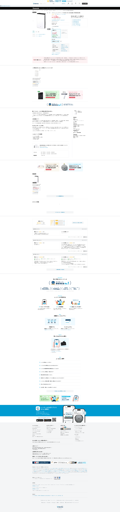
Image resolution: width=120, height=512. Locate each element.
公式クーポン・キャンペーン (36, 429)
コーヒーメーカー (63, 471)
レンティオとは (35, 425)
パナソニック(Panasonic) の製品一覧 (40, 34)
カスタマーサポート (49, 425)
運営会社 (33, 435)
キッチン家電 (68, 471)
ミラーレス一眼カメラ (52, 468)
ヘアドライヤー (43, 471)
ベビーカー (40, 472)
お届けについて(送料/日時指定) (51, 428)
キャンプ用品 (58, 472)
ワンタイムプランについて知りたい (66, 329)
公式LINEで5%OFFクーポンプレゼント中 (72, 502)
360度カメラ (62, 468)
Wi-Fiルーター (51, 470)
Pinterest (62, 502)
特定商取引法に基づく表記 (44, 500)
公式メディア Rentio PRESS (36, 433)
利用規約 (49, 500)
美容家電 (49, 471)
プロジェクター (57, 470)
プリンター (43, 470)
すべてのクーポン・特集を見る (60, 212)
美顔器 (46, 471)
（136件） (38, 83)
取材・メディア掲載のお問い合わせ (37, 436)
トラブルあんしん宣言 (49, 429)
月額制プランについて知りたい (49, 329)
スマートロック (72, 469)
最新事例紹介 (77, 439)
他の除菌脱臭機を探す (76, 21)
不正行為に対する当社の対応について (69, 500)
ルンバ (70, 470)
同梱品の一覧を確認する (55, 54)
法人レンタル (84, 469)
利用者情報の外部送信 (59, 500)
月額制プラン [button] (63, 44)
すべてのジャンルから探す (76, 25)
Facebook (44, 502)
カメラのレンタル (34, 468)
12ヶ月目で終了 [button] (63, 49)
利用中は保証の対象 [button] (64, 50)
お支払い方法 (63, 425)
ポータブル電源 (62, 472)
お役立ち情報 (76, 434)
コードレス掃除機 (85, 470)
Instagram (54, 502)
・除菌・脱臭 (43, 155)
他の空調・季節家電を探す (76, 24)
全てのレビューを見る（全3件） (78, 222)
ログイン (64, 3)
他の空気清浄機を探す (76, 22)
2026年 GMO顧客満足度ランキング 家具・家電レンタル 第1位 (60, 285)
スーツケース (66, 472)
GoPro (60, 468)
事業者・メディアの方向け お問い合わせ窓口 (40, 456)
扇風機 (77, 471)
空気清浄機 (48, 152)
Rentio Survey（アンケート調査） (80, 432)
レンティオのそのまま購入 (36, 431)
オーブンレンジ (58, 471)
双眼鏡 (46, 469)
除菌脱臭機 (52, 152)
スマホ (54, 470)
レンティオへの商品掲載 (78, 428)
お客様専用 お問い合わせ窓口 (37, 451)
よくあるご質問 (48, 432)
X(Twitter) (48, 502)
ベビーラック (43, 472)
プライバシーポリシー (53, 500)
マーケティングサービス (78, 430)
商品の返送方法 (34, 428)
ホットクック (52, 471)
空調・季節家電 (43, 152)
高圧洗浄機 (82, 471)
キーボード (46, 470)
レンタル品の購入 (49, 431)
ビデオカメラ (76, 468)
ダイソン (78, 470)
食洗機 (55, 471)
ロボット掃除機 (74, 470)
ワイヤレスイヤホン (67, 469)
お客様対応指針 (77, 500)
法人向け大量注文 (85, 3)
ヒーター (80, 471)
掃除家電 (35, 471)
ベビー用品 (47, 472)
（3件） (38, 191)
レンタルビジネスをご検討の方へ (80, 425)
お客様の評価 (34, 432)
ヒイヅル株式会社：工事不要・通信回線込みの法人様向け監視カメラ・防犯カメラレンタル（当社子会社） (47, 495)
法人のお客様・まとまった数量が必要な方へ (39, 440)
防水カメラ (83, 468)
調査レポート (77, 438)
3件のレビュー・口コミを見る (61, 14)
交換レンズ (57, 468)
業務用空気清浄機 (53, 153)
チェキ (54, 469)
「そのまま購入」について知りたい (56, 351)
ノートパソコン (37, 470)
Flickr (58, 502)
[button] (47, 13)
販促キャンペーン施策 (78, 431)
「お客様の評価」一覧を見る (60, 269)
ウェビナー (76, 435)
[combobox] (47, 3)
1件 (64, 220)
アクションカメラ (67, 468)
